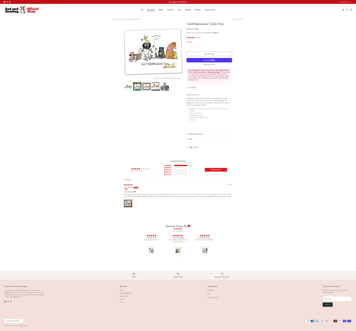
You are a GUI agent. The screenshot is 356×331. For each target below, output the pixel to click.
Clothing (160, 10)
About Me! (210, 290)
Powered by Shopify (23, 325)
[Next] (180, 51)
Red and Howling (13, 325)
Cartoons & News (210, 10)
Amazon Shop (124, 296)
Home (179, 10)
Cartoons (122, 299)
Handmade (188, 10)
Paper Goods (151, 10)
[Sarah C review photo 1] (128, 203)
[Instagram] (7, 2)
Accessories (170, 10)
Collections (198, 10)
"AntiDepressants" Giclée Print (133, 19)
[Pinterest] (9, 2)
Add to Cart (209, 54)
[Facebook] (4, 2)
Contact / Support (212, 297)
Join (121, 302)
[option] (153, 51)
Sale (142, 10)
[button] (191, 37)
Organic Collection (125, 293)
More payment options (209, 64)
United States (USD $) (345, 2)
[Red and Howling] (22, 10)
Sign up (327, 304)
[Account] (342, 10)
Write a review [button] (216, 170)
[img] (128, 185)
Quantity (189, 42)
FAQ (208, 294)
